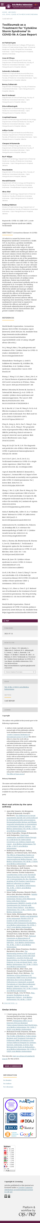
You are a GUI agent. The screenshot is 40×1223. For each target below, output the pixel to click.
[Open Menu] (2, 4)
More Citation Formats (14, 672)
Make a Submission (13, 1066)
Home (4, 12)
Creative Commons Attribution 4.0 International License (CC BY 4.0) (18, 1189)
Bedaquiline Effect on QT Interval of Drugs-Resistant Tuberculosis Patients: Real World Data (22, 1023)
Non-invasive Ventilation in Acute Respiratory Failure (21, 995)
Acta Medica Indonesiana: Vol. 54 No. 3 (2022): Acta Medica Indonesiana (21, 1028)
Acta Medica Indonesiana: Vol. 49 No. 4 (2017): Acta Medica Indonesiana (22, 828)
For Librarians (8, 1087)
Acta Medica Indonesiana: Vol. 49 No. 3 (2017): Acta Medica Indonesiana (21, 944)
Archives (12, 12)
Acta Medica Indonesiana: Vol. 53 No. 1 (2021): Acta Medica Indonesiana (21, 888)
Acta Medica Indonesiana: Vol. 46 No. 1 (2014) (19, 998)
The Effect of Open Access (15, 774)
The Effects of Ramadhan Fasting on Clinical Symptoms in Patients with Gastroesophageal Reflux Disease (20, 857)
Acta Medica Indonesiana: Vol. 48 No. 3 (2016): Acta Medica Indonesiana (22, 861)
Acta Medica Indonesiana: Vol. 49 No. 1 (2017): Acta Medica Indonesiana (21, 926)
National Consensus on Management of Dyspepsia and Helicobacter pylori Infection (21, 939)
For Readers (7, 1080)
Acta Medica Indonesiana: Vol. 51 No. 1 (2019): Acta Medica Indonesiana (21, 909)
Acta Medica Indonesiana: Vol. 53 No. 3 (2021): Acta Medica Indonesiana (22, 964)
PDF (7, 621)
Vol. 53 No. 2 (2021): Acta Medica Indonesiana (20, 14)
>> (16, 1003)
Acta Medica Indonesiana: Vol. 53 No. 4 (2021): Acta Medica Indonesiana (22, 988)
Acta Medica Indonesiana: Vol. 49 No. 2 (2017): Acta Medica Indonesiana (21, 846)
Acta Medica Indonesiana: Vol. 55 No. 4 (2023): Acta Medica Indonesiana (21, 1050)
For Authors (7, 1084)
